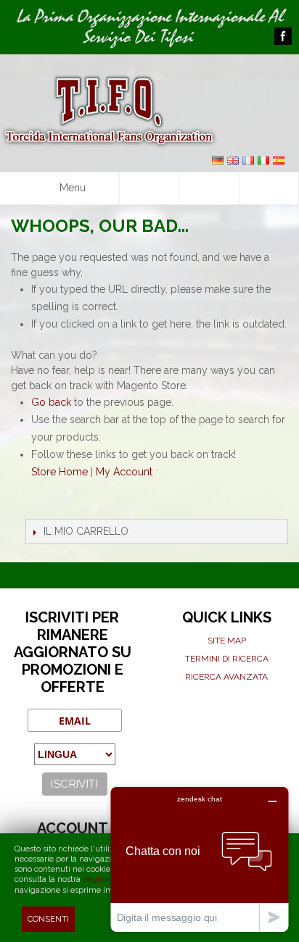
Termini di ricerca (227, 659)
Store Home (59, 472)
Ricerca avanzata (226, 677)
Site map (227, 640)
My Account (124, 472)
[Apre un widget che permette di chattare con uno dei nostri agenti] (199, 859)
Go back (51, 402)
